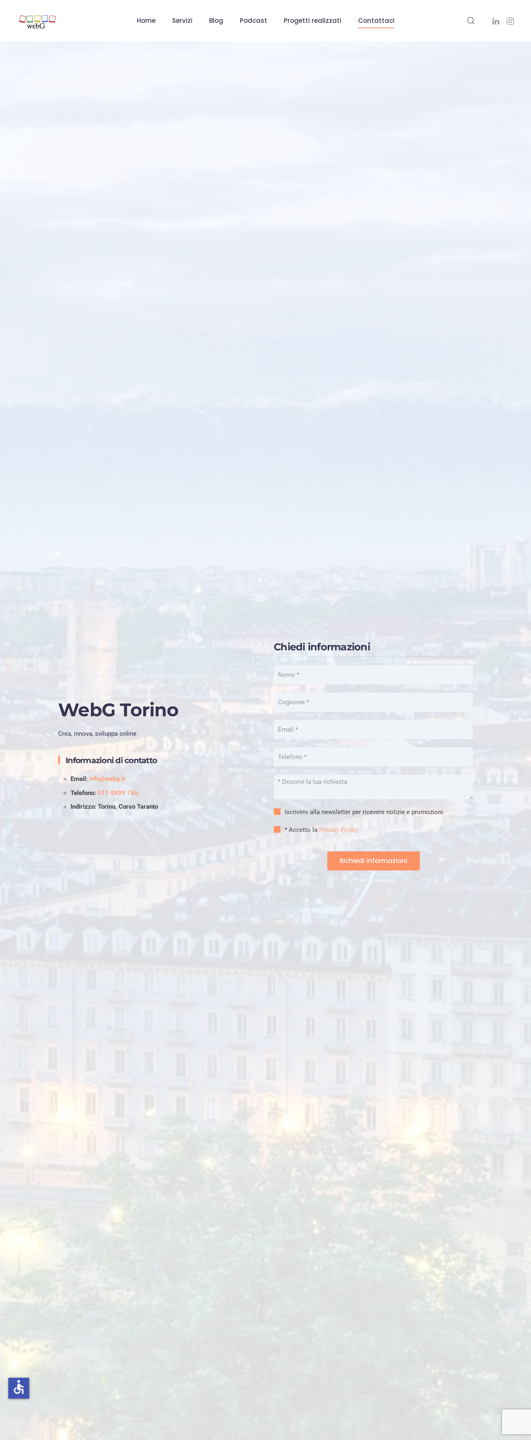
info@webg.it (107, 779)
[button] (471, 20)
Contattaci (376, 20)
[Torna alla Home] (37, 20)
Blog (216, 20)
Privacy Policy (338, 830)
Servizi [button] (182, 20)
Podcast (253, 20)
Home (146, 20)
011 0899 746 (117, 793)
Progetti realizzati (312, 20)
